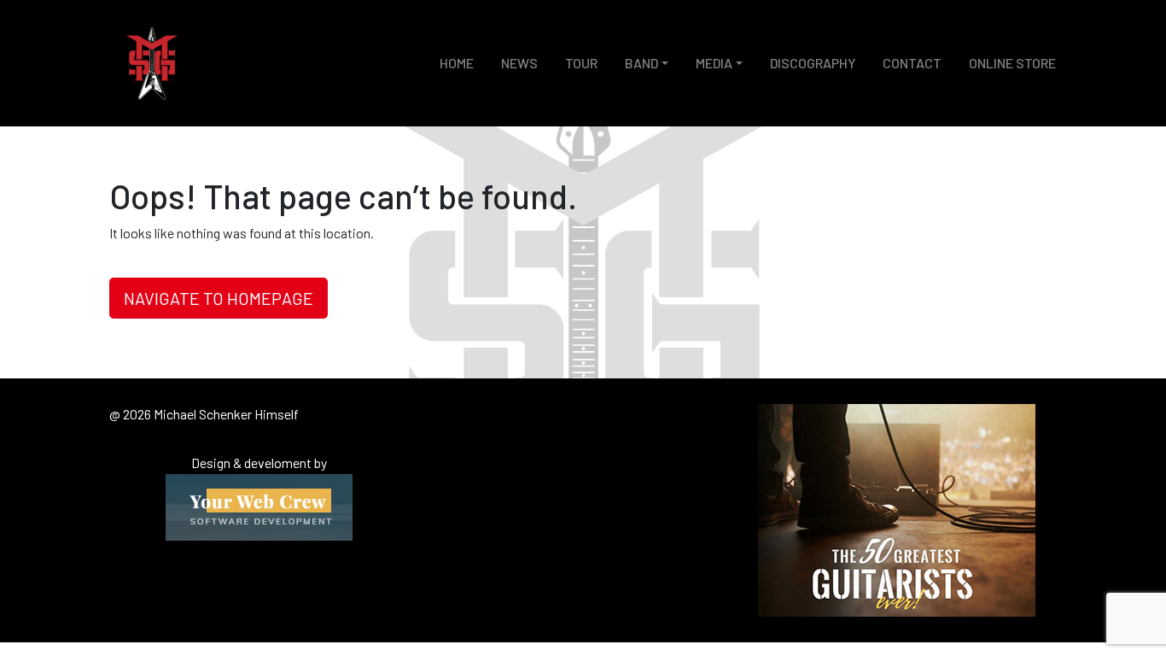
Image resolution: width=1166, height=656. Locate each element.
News (519, 63)
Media (714, 63)
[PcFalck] (259, 505)
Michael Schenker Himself (152, 63)
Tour (581, 63)
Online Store (1012, 63)
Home (457, 63)
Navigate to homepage (218, 298)
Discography (812, 63)
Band (641, 63)
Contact (912, 63)
